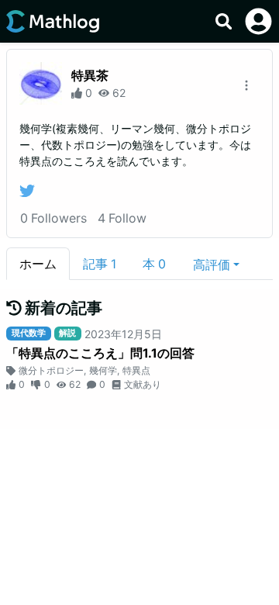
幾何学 (103, 370)
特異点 (136, 370)
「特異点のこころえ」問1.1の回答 (100, 353)
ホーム (38, 263)
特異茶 (89, 75)
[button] (216, 263)
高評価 (211, 264)
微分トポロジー (51, 370)
